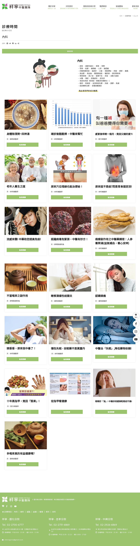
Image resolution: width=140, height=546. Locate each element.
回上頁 (136, 16)
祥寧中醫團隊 (16, 6)
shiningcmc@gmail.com (14, 540)
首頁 (121, 16)
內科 (16, 511)
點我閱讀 (22, 145)
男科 (47, 511)
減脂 (28, 511)
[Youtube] (136, 339)
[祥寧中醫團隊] (16, 499)
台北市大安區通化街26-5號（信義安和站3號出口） (22, 529)
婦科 (22, 511)
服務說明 (70, 51)
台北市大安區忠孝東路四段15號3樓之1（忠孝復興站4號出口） (70, 530)
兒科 (54, 511)
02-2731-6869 (62, 524)
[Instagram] (136, 331)
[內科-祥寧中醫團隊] (7, 43)
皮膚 (35, 511)
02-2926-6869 (108, 524)
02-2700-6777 (15, 524)
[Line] (4, 506)
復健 (41, 511)
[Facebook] (136, 324)
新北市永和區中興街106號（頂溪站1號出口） (113, 529)
